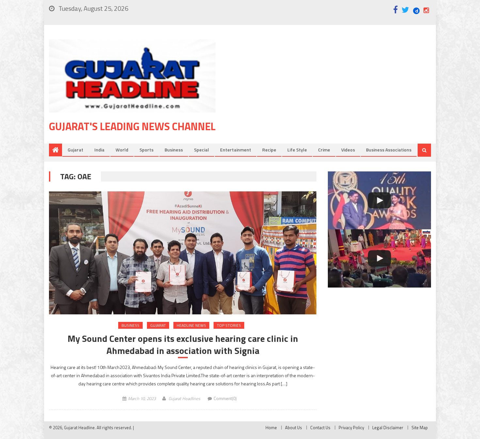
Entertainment (235, 149)
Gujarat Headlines (184, 398)
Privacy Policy (351, 427)
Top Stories (229, 325)
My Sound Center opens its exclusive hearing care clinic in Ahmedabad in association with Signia (183, 345)
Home (271, 427)
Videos (348, 149)
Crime (324, 149)
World (122, 149)
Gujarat (75, 149)
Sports (146, 149)
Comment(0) (225, 398)
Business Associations (388, 149)
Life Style (297, 149)
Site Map (419, 427)
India (99, 149)
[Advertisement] (333, 91)
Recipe (269, 149)
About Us (293, 427)
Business (174, 149)
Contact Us (320, 427)
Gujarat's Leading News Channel (132, 126)
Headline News (191, 325)
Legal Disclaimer (387, 427)
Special (201, 149)
